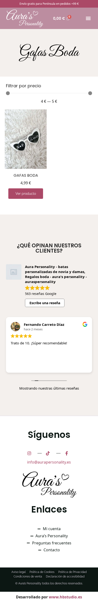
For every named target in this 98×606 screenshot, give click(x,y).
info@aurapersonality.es (49, 462)
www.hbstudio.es (65, 597)
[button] (88, 18)
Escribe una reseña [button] (44, 303)
